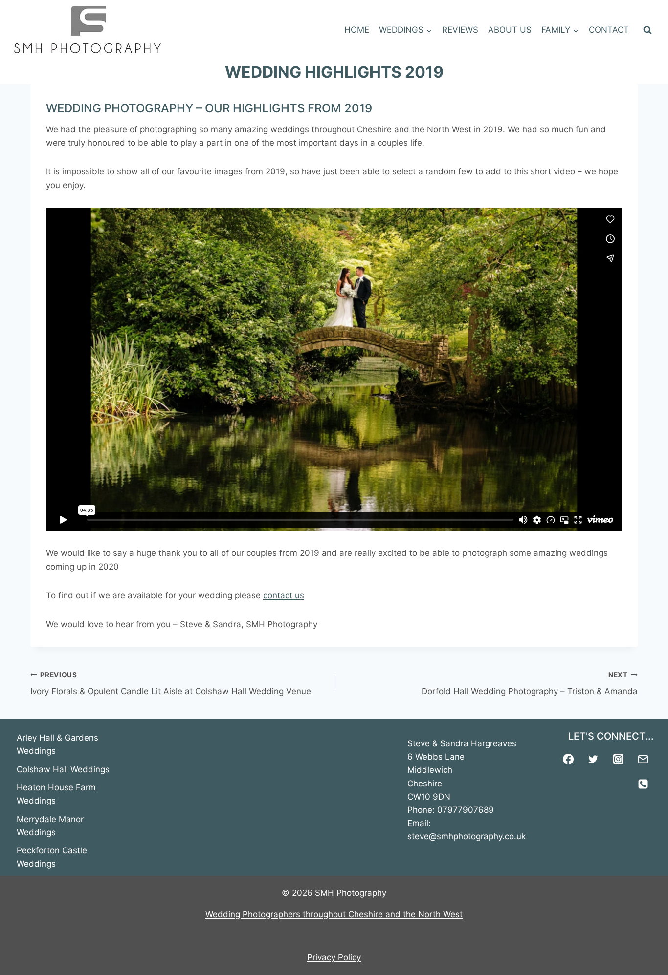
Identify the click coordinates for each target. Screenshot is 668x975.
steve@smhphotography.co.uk (466, 836)
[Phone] (643, 784)
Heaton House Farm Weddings (56, 794)
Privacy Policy (334, 957)
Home (356, 30)
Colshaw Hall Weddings (63, 769)
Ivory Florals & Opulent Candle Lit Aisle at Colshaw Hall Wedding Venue (170, 684)
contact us (283, 595)
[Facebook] (568, 759)
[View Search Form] (647, 30)
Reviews (460, 30)
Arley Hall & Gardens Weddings (57, 744)
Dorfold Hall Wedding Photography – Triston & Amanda (530, 684)
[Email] (643, 759)
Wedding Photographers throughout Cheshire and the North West (334, 914)
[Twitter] (593, 759)
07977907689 (465, 810)
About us (510, 30)
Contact (609, 30)
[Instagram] (618, 759)
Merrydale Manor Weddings (50, 825)
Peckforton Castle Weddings (52, 857)
